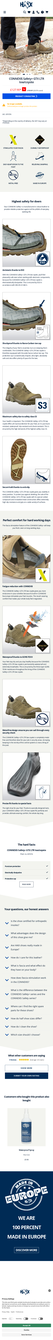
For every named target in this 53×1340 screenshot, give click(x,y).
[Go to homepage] (26, 5)
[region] (26, 46)
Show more (26, 1068)
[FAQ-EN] (42, 12)
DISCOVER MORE (26, 1250)
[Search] (24, 12)
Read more (26, 884)
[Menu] (4, 12)
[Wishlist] (29, 12)
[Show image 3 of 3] (29, 74)
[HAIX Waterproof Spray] (26, 1127)
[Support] (38, 12)
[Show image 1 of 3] (24, 74)
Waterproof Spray (26, 1150)
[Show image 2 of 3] (27, 74)
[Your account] (33, 12)
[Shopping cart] (48, 12)
